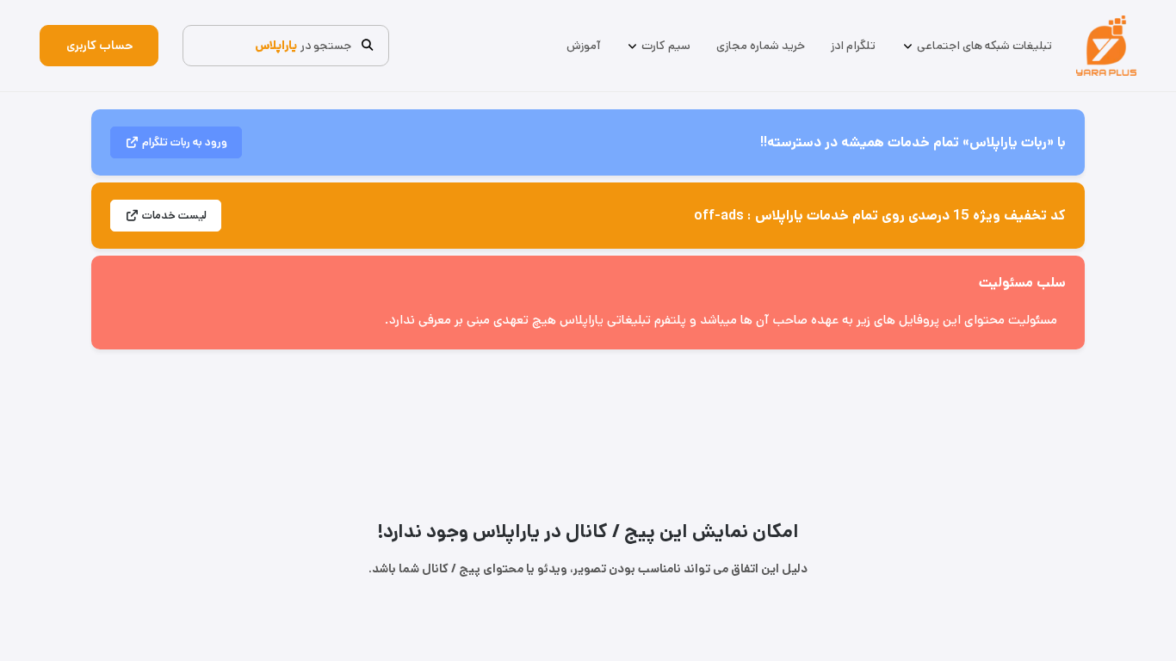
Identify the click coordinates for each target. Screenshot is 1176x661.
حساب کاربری (99, 45)
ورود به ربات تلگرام (184, 142)
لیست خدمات (174, 215)
